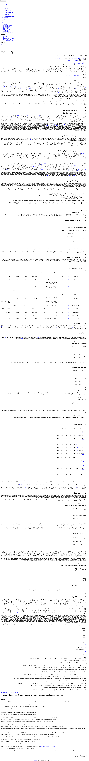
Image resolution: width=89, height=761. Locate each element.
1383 (75, 88)
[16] (21, 484)
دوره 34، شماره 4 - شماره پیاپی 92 (78, 58)
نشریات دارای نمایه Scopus (7, 25)
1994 (71, 327)
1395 (69, 169)
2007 (39, 164)
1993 (15, 86)
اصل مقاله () (59, 58)
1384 (30, 139)
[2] (60, 124)
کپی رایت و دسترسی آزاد (9, 12)
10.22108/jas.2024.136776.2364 (73, 60)
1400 (12, 88)
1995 (85, 87)
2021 (33, 166)
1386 (67, 88)
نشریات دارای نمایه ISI (6, 26)
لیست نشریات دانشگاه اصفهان (10, 16)
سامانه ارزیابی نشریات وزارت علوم (8, 38)
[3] (54, 124)
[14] (1, 392)
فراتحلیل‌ (73, 75)
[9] (41, 164)
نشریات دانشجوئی (5, 31)
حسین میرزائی (83, 63)
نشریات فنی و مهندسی (6, 29)
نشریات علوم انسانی (5, 27)
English (3, 20)
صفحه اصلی (4, 2)
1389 (58, 88)
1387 (79, 129)
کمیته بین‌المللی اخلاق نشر (6, 39)
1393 (58, 92)
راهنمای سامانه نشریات (6, 18)
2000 (48, 175)
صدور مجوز (6, 8)
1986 (5, 86)
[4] (83, 153)
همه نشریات (4, 24)
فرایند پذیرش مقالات (8, 14)
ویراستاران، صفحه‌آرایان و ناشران (8, 40)
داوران (6, 6)
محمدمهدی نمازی (77, 63)
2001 (80, 121)
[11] (1, 326)
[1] (65, 124)
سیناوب (35, 760)
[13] (56, 327)
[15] (85, 652)
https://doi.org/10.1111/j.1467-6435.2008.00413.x (48, 746)
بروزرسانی (2, 44)
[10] (35, 166)
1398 (77, 155)
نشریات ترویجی (5, 30)
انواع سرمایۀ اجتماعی (67, 75)
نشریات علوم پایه (5, 28)
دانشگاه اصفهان (5, 36)
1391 (20, 88)
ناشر (3, 3)
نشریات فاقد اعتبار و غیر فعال (7, 32)
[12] (73, 327)
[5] (79, 155)
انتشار (6, 4)
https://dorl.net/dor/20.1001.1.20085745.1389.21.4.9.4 (9, 692)
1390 (30, 88)
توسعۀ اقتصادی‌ (77, 75)
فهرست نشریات (5, 17)
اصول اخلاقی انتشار (8, 10)
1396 (78, 169)
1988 (10, 86)
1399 (68, 312)
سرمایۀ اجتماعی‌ (83, 75)
